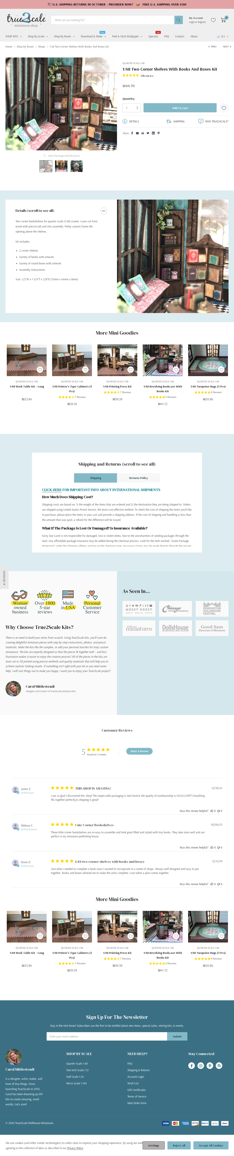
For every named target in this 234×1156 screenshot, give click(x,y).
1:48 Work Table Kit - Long (27, 386)
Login (192, 22)
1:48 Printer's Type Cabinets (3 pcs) (72, 389)
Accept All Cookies (211, 1145)
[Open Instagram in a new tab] (201, 1066)
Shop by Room (62, 36)
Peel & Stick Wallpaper (125, 36)
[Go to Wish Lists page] (213, 20)
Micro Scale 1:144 (76, 1083)
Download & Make (91, 36)
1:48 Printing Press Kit (117, 386)
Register (202, 22)
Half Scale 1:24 (75, 1076)
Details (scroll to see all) (35, 210)
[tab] (167, 306)
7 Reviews (80, 397)
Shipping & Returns (138, 1070)
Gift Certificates (136, 1090)
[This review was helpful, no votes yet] (212, 811)
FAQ (129, 1063)
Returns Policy (138, 478)
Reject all (179, 1145)
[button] (4, 578)
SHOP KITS (11, 36)
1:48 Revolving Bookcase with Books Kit (163, 389)
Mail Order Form (136, 1103)
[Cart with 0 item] (223, 20)
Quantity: (128, 98)
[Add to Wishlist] (224, 107)
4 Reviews (216, 392)
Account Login (135, 1076)
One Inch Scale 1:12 (77, 1070)
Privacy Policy (75, 1148)
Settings (153, 1145)
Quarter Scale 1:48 (77, 1063)
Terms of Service (136, 1096)
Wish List (133, 1083)
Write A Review (139, 751)
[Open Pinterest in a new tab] (210, 1066)
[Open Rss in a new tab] (219, 1066)
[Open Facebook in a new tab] (191, 1066)
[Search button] (178, 20)
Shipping (95, 478)
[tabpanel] (173, 256)
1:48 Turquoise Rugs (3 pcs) (208, 386)
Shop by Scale (36, 36)
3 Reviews (170, 397)
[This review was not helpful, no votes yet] (218, 811)
